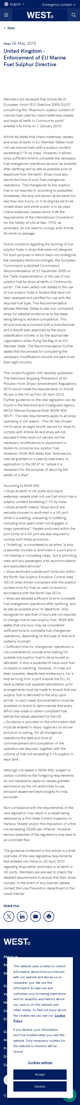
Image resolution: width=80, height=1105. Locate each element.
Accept (40, 1074)
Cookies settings (40, 1062)
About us (11, 956)
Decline (40, 1086)
